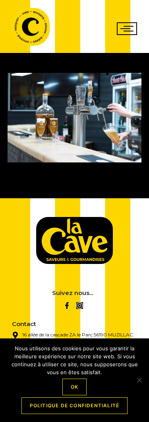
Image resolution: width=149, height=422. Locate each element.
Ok (74, 387)
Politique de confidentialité (75, 405)
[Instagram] (79, 305)
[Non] (139, 380)
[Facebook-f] (67, 305)
